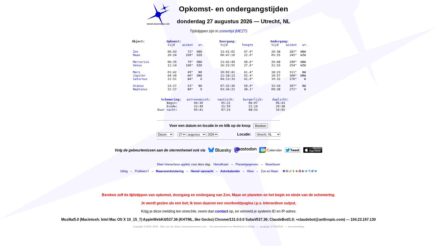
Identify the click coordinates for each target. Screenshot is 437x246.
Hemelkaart (221, 164)
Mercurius (141, 62)
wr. (201, 44)
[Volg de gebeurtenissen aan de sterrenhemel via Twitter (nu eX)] (292, 150)
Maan (141, 55)
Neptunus (141, 89)
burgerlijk (252, 99)
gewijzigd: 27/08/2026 (271, 226)
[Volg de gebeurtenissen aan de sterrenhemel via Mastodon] (245, 150)
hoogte (247, 44)
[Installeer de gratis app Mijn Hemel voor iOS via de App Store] (312, 150)
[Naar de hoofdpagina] (284, 171)
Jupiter (141, 75)
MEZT (241, 31)
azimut (187, 44)
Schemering (170, 99)
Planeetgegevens (247, 164)
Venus (141, 65)
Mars (141, 72)
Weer (250, 171)
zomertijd (226, 31)
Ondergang (278, 41)
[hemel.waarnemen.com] (158, 14)
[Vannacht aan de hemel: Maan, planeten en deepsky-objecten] (290, 171)
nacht (171, 109)
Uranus (141, 85)
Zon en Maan (269, 171)
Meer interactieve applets (173, 164)
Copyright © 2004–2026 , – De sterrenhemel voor (194, 226)
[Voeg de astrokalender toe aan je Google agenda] (309, 171)
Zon (141, 51)
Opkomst (173, 41)
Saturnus (141, 79)
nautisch (225, 99)
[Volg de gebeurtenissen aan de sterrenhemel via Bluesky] (219, 150)
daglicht (279, 99)
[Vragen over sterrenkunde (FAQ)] (293, 171)
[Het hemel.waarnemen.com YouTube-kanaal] (300, 171)
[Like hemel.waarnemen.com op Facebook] (303, 171)
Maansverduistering (170, 171)
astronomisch (197, 99)
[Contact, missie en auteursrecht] (287, 171)
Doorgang (226, 41)
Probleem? (142, 171)
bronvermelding (296, 226)
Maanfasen (272, 164)
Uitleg (124, 171)
